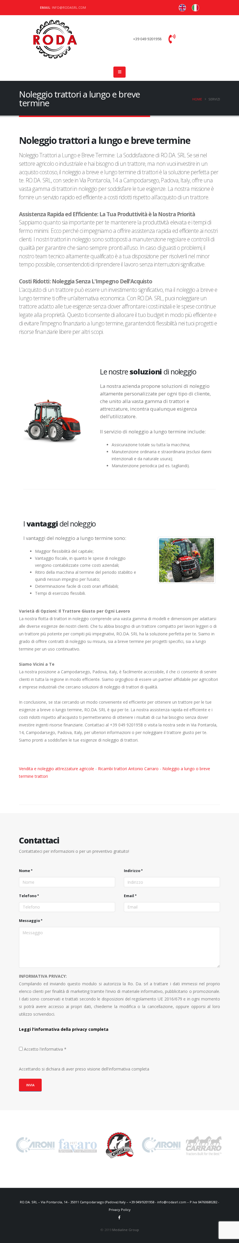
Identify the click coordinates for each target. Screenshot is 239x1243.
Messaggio (29, 920)
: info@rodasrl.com (63, 7)
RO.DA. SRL (28, 1202)
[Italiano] (182, 8)
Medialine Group (125, 1230)
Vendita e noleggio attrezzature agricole (56, 768)
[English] (195, 8)
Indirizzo (132, 870)
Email (129, 895)
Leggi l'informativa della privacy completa (63, 1029)
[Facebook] (119, 1217)
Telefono (27, 895)
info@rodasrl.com (171, 1202)
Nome (24, 870)
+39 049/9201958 (141, 1202)
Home (197, 99)
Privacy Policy (120, 1209)
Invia (30, 1085)
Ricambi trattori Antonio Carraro (128, 768)
